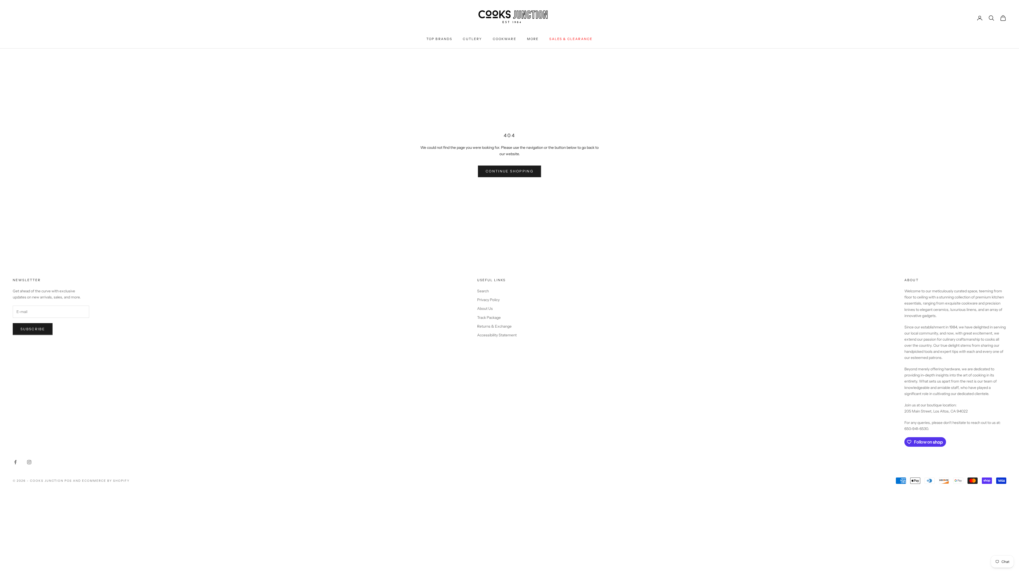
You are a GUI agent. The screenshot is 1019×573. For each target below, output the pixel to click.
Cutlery (472, 39)
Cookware (504, 39)
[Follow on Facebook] (15, 462)
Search (483, 291)
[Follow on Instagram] (29, 462)
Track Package (489, 317)
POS (68, 481)
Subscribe (32, 329)
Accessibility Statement (497, 335)
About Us (485, 308)
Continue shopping (509, 171)
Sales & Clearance (571, 39)
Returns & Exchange (494, 326)
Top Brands (439, 39)
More (533, 39)
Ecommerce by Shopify (105, 481)
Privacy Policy (488, 299)
